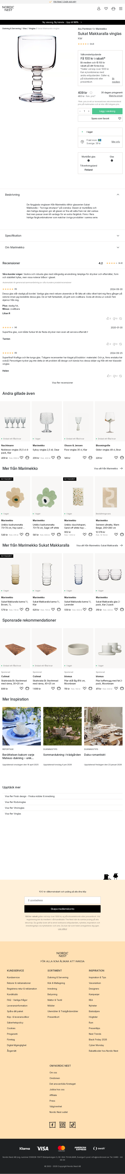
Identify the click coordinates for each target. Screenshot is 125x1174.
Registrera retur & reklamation (22, 988)
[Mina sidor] (98, 8)
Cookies (11, 1028)
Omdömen (55, 1078)
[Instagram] (62, 1124)
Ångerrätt (11, 1051)
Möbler (51, 1005)
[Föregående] (5, 70)
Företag (11, 1039)
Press (52, 1100)
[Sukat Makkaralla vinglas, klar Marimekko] (37, 69)
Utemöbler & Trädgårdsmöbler (63, 1011)
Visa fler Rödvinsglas (15, 802)
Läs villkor (62, 929)
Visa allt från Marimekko (106, 468)
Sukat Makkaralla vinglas (48, 28)
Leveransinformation (17, 1005)
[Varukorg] (113, 8)
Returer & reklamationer (19, 983)
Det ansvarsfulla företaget (63, 1084)
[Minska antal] (80, 111)
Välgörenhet (56, 1106)
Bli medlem (116, 80)
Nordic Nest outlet (59, 1112)
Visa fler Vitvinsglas (14, 808)
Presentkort (53, 1017)
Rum (91, 1022)
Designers (94, 988)
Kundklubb (12, 994)
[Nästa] (69, 70)
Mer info (116, 141)
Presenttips (94, 1028)
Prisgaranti (12, 1034)
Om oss (53, 1072)
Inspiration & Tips (97, 977)
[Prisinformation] (91, 92)
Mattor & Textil (55, 1000)
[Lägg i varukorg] (27, 457)
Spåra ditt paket (15, 1011)
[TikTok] (73, 1124)
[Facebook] (52, 1124)
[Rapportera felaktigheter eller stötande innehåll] (121, 318)
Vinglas (32, 28)
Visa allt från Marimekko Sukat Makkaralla (97, 545)
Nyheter (93, 1005)
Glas (25, 28)
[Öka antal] (89, 111)
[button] (86, 44)
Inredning (52, 988)
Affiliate (53, 1095)
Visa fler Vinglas (13, 813)
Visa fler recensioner (62, 382)
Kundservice (13, 977)
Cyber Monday (96, 1045)
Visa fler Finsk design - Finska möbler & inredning (30, 796)
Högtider (93, 1017)
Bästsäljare (94, 1011)
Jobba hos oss (57, 1089)
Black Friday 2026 (98, 1039)
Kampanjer (94, 994)
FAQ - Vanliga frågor (17, 1000)
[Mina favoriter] (106, 8)
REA (91, 1000)
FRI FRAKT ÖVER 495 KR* (65, 2)
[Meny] (120, 8)
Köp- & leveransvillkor (18, 1017)
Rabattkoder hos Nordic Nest (103, 1051)
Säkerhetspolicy (15, 1022)
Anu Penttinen (85, 28)
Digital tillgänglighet (16, 1045)
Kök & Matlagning (56, 983)
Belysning (52, 994)
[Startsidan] (8, 8)
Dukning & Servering (11, 28)
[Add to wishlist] (21, 458)
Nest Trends (95, 1034)
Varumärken (95, 983)
